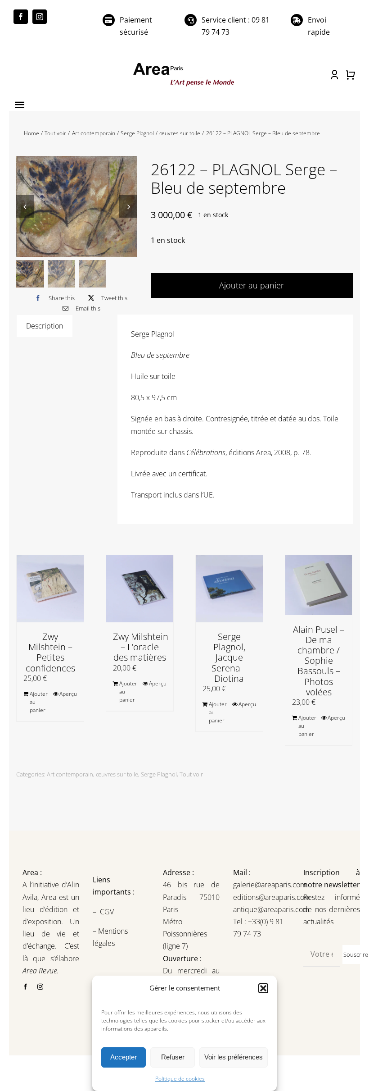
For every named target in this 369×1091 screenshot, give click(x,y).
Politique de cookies (180, 1078)
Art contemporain (70, 774)
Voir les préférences (233, 1057)
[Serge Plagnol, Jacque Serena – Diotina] (229, 588)
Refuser (172, 1057)
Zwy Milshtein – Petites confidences (50, 652)
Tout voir (191, 774)
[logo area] (184, 64)
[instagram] (39, 16)
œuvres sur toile (117, 774)
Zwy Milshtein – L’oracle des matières (140, 646)
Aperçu (68, 694)
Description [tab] (44, 326)
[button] (263, 988)
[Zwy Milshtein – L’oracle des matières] (139, 588)
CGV (108, 912)
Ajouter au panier (251, 285)
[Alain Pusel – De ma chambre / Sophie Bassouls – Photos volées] (318, 585)
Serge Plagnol (159, 774)
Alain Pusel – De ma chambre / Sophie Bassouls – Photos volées (318, 660)
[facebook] (21, 16)
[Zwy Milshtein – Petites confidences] (50, 588)
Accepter (123, 1057)
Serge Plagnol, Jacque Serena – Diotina (229, 657)
